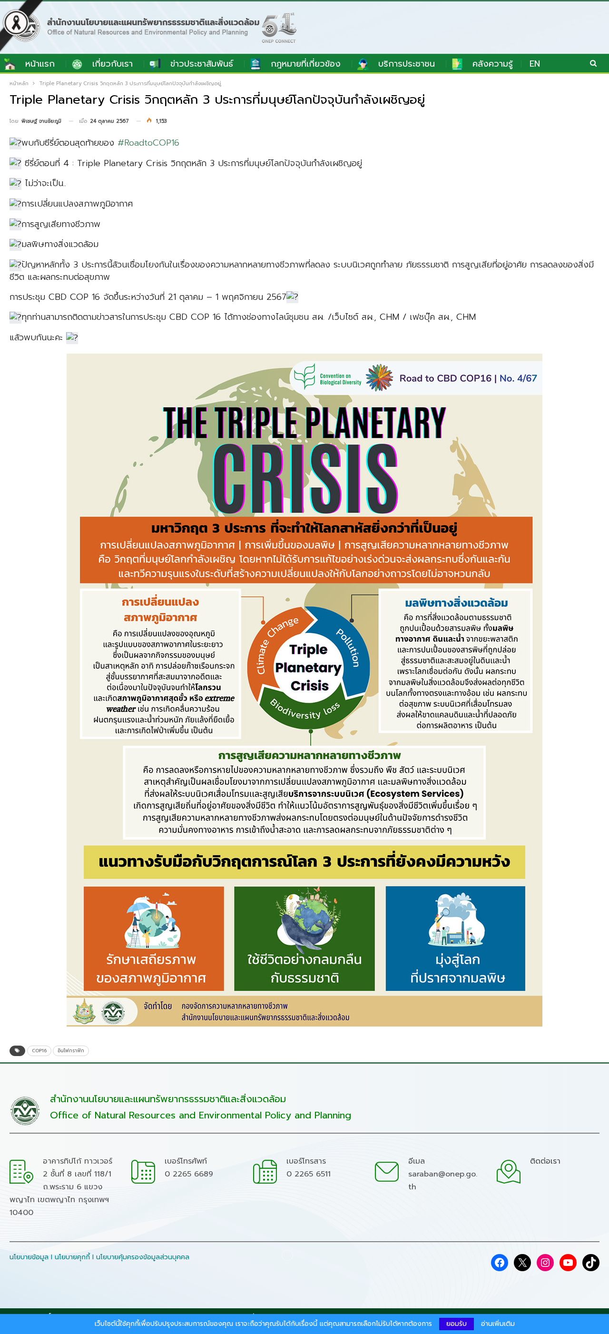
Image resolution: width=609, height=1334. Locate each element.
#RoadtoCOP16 (148, 142)
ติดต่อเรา (545, 1161)
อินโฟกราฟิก (71, 1050)
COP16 (39, 1050)
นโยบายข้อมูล (29, 1257)
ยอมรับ (456, 1324)
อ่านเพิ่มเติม (498, 1324)
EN (535, 63)
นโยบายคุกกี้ (72, 1257)
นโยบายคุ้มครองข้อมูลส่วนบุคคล (142, 1257)
